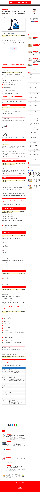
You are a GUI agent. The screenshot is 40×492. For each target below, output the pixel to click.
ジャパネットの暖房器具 (33, 137)
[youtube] (37, 21)
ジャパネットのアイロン (33, 77)
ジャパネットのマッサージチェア (34, 120)
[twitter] (9, 425)
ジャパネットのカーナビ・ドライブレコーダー (34, 91)
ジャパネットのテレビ (32, 109)
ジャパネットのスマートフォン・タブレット (34, 107)
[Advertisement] (14, 56)
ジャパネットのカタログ (33, 87)
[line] (16, 425)
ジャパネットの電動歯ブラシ (33, 157)
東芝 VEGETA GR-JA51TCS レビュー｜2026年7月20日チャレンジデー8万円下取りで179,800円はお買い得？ (36, 40)
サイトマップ (20, 482)
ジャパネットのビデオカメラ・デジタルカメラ (34, 116)
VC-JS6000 (7, 189)
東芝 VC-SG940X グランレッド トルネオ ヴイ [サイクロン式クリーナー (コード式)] (13, 130)
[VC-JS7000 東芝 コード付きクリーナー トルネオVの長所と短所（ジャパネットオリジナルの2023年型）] (13, 425)
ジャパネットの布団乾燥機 (33, 132)
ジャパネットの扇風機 (32, 134)
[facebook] (11, 425)
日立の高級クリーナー (7, 349)
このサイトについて (16, 482)
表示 (15, 48)
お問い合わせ (24, 482)
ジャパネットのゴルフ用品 (33, 100)
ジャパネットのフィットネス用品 (34, 118)
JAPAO (14, 33)
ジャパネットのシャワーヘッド (33, 105)
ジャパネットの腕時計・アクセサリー (34, 149)
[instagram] (35, 21)
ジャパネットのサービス (33, 102)
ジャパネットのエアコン (33, 81)
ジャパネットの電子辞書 (33, 159)
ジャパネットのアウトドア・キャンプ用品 (34, 79)
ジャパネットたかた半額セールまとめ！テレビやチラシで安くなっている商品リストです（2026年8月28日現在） (36, 174)
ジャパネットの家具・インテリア (34, 129)
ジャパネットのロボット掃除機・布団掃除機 (34, 124)
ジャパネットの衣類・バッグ (33, 151)
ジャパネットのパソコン (33, 114)
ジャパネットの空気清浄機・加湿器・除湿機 (34, 146)
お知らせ (31, 74)
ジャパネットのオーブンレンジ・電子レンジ (34, 85)
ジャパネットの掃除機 (11, 45)
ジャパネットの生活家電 (33, 142)
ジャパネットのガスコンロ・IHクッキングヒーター (34, 94)
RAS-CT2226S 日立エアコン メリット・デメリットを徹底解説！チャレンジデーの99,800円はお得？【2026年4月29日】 (36, 54)
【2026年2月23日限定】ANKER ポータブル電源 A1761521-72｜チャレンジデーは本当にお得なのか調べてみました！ (36, 68)
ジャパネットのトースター (33, 111)
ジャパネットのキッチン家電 (33, 95)
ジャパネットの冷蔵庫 (32, 127)
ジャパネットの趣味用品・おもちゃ (34, 154)
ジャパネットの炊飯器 (32, 140)
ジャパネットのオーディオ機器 (33, 83)
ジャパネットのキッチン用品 (33, 97)
